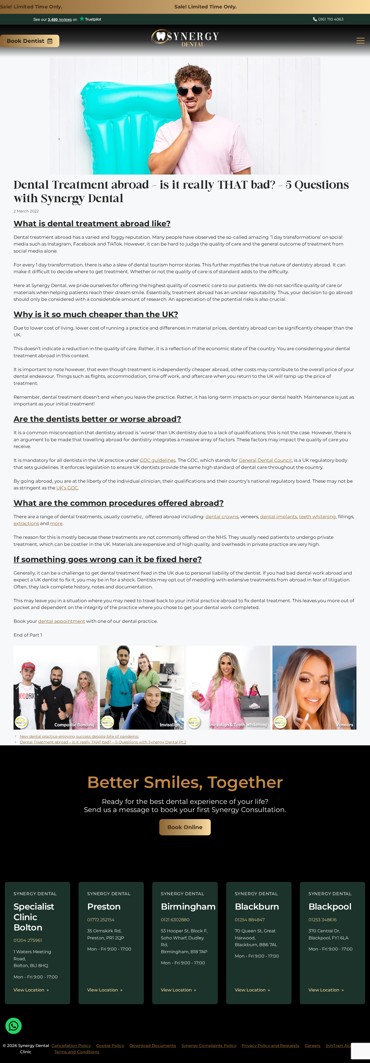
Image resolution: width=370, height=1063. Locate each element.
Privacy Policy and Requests (270, 1045)
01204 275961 (28, 940)
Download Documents (152, 1045)
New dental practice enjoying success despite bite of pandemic (79, 736)
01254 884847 (250, 919)
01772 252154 (101, 919)
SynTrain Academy (345, 1045)
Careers (312, 1045)
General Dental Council (265, 460)
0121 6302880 (175, 919)
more (56, 523)
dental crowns (222, 516)
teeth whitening (317, 516)
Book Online (185, 827)
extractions (26, 523)
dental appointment (61, 621)
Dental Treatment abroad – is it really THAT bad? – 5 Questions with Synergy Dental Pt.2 (103, 742)
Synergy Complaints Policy (208, 1045)
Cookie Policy (110, 1045)
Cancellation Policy (71, 1045)
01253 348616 (323, 919)
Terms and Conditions (76, 1051)
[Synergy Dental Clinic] (185, 39)
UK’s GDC (67, 488)
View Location (29, 990)
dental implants (278, 516)
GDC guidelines (158, 460)
